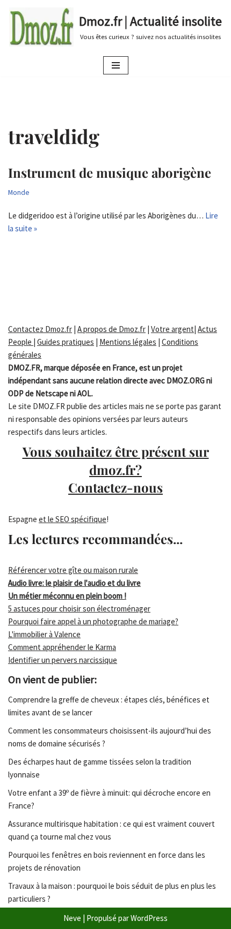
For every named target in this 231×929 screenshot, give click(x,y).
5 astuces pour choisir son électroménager (79, 608)
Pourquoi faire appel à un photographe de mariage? (93, 621)
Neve (72, 918)
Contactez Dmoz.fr (40, 329)
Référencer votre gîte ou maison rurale (73, 570)
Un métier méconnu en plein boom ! (67, 596)
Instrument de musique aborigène (109, 172)
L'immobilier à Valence (44, 634)
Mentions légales (127, 342)
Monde (19, 192)
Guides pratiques (65, 342)
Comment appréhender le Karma (62, 647)
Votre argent (172, 329)
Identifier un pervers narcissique (62, 660)
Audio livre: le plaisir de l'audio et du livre (74, 583)
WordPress (149, 918)
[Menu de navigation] (115, 65)
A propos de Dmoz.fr (111, 329)
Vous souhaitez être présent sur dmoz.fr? (116, 469)
